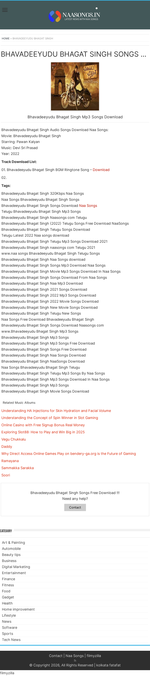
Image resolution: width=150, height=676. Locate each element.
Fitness (8, 585)
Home (6, 38)
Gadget (8, 597)
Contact (75, 507)
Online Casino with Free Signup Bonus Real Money (43, 425)
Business (9, 561)
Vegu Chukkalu (13, 439)
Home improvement (18, 609)
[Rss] (75, 660)
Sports (7, 634)
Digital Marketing (16, 567)
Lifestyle (9, 615)
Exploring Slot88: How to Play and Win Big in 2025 (43, 432)
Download (101, 170)
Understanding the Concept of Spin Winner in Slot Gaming (49, 418)
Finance (8, 579)
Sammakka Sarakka (17, 468)
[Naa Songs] (75, 14)
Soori (5, 475)
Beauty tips (11, 555)
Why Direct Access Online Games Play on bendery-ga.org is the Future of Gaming (68, 454)
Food (6, 591)
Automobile (11, 549)
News (6, 621)
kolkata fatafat (108, 665)
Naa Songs (88, 206)
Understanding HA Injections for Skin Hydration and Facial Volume (56, 411)
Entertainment (14, 573)
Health (7, 603)
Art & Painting (13, 542)
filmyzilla (94, 656)
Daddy (6, 446)
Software (9, 627)
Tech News (11, 640)
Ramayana (10, 461)
